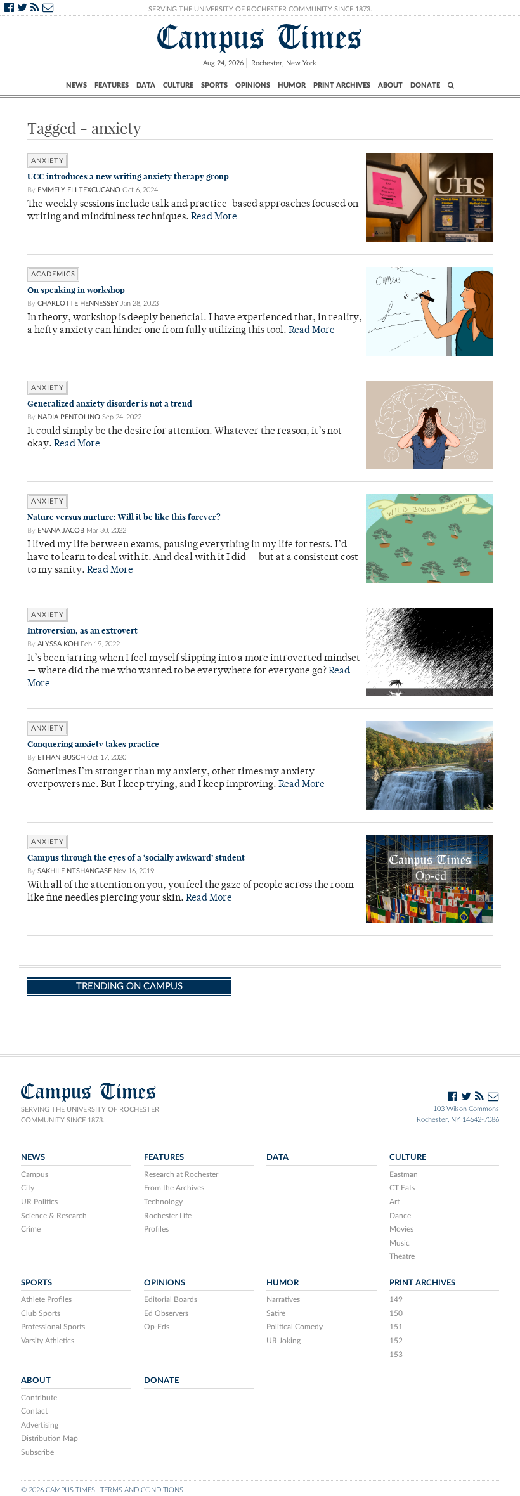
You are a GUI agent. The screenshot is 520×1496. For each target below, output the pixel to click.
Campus (34, 1174)
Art (394, 1202)
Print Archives (341, 85)
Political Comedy (294, 1326)
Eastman (403, 1174)
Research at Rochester (181, 1174)
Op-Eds (156, 1326)
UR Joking (283, 1340)
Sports (214, 85)
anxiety (47, 160)
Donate (425, 85)
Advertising (39, 1425)
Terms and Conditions (141, 1489)
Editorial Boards (170, 1299)
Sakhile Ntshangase (74, 871)
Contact (34, 1411)
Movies (401, 1229)
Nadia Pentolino (68, 416)
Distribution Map (49, 1438)
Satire (275, 1313)
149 (396, 1299)
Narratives (283, 1299)
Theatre (402, 1256)
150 (396, 1313)
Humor (292, 85)
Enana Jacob (60, 530)
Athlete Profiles (46, 1299)
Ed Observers (166, 1313)
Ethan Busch (61, 757)
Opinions (252, 85)
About (390, 85)
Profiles (156, 1229)
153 (396, 1354)
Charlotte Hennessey (78, 303)
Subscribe (37, 1452)
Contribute (39, 1398)
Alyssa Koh (58, 644)
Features (111, 85)
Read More (214, 217)
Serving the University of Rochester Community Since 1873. (260, 9)
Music (399, 1243)
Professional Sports (53, 1326)
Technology (163, 1202)
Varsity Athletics (47, 1340)
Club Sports (40, 1313)
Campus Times (260, 37)
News (76, 85)
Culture (178, 85)
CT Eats (402, 1188)
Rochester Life (168, 1216)
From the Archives (174, 1188)
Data (145, 85)
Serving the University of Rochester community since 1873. (90, 1115)
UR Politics (39, 1202)
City (27, 1188)
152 (396, 1340)
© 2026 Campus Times (58, 1489)
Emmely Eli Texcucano (78, 189)
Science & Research (54, 1216)
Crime (31, 1229)
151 (396, 1326)
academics (53, 274)
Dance (400, 1216)
